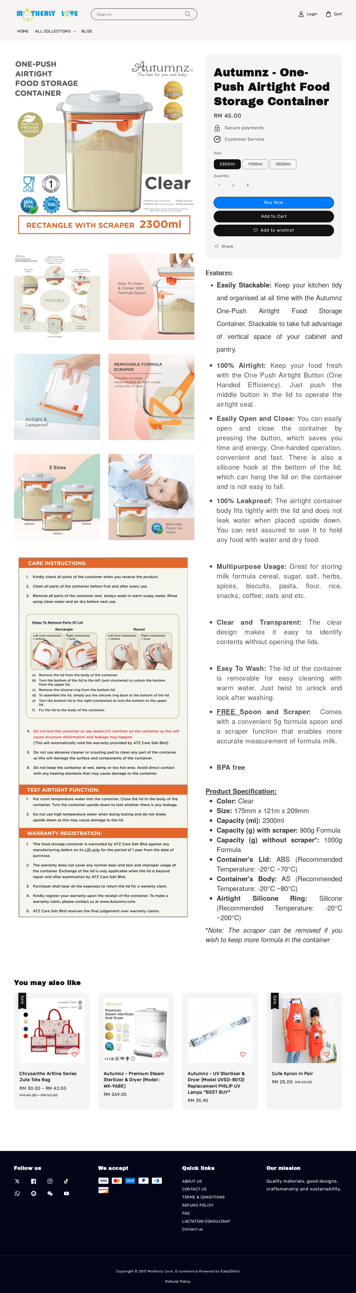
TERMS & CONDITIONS (203, 1197)
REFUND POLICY (198, 1205)
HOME (22, 31)
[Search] (188, 14)
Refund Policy (178, 1281)
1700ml (255, 164)
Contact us (192, 1229)
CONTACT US (194, 1189)
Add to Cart (274, 216)
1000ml (283, 164)
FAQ (186, 1213)
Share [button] (227, 246)
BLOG (86, 31)
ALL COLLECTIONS (53, 31)
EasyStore (230, 1271)
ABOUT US (192, 1181)
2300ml (227, 164)
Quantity (221, 176)
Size (217, 153)
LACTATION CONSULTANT (206, 1221)
